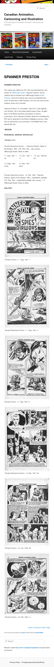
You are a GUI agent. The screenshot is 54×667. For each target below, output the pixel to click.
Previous (8, 64)
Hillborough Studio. (19, 92)
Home (7, 52)
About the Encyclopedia (21, 52)
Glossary (20, 57)
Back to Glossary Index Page (39, 627)
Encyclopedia (37, 52)
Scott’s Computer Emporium (28, 647)
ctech (23, 632)
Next (47, 64)
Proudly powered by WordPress (33, 662)
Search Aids (9, 57)
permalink (39, 632)
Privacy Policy (31, 57)
